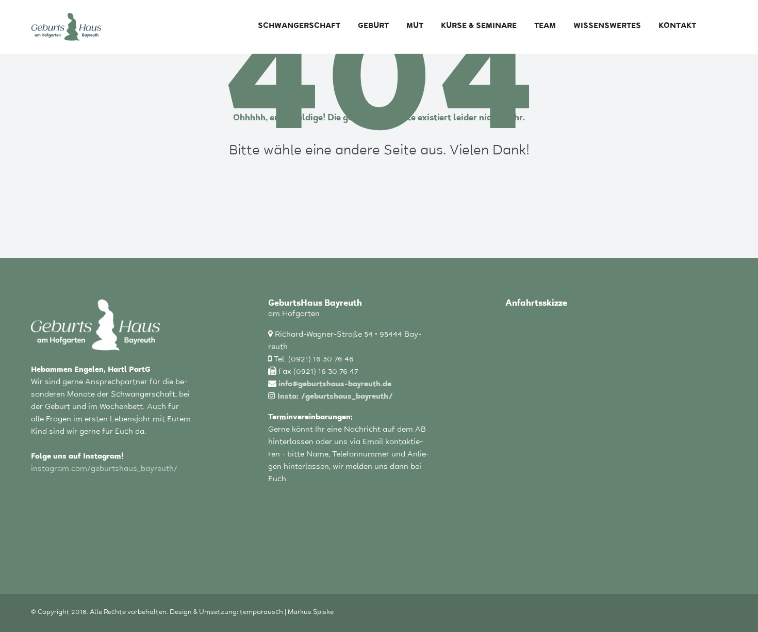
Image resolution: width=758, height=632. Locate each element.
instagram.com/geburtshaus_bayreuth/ (104, 469)
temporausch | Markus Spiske (287, 613)
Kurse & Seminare (479, 26)
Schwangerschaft (299, 26)
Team (545, 26)
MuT (414, 26)
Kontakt (677, 26)
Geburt (373, 26)
